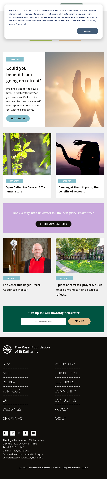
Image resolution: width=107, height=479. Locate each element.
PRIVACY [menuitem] (61, 409)
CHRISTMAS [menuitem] (12, 418)
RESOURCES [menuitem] (64, 382)
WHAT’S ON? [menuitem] (65, 363)
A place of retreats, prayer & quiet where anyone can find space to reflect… (79, 289)
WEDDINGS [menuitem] (12, 409)
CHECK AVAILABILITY (53, 224)
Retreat (14, 59)
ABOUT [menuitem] (60, 418)
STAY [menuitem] (7, 363)
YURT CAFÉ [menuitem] (11, 391)
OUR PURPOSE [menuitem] (66, 373)
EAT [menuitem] (6, 400)
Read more (17, 118)
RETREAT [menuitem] (10, 382)
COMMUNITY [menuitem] (65, 391)
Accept (87, 31)
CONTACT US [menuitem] (65, 400)
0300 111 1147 (13, 447)
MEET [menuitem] (7, 373)
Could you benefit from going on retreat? (24, 74)
